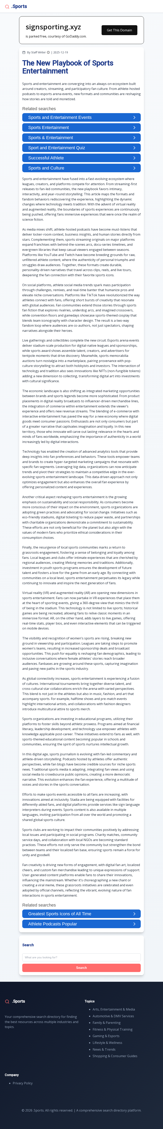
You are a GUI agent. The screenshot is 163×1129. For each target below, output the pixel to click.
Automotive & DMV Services (113, 1016)
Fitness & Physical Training (113, 1029)
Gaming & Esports (106, 1036)
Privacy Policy (23, 1083)
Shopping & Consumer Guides (115, 1056)
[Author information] (48, 52)
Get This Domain (119, 30)
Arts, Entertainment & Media (114, 1009)
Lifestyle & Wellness (107, 1042)
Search (81, 967)
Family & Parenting (107, 1022)
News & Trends (104, 1049)
